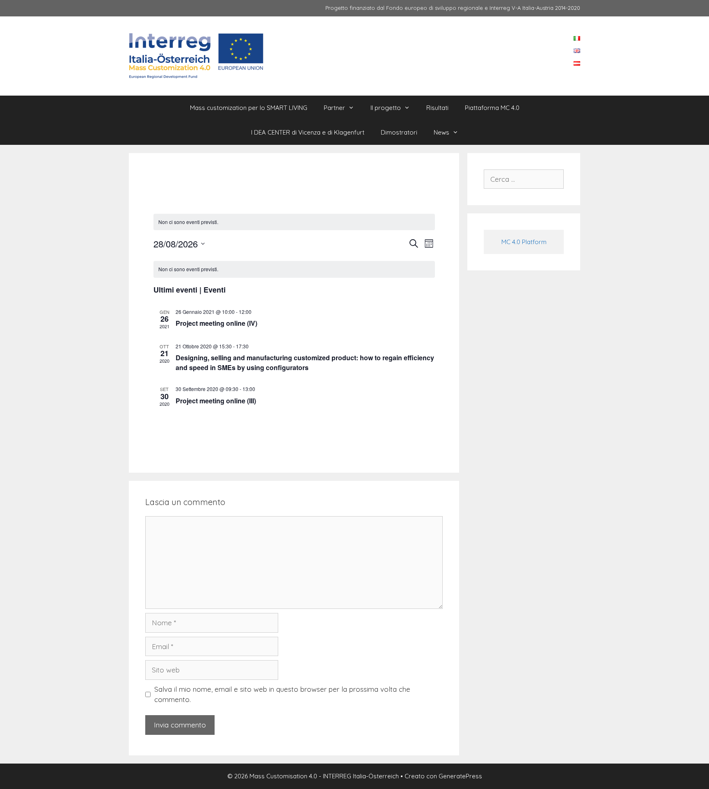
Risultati (437, 108)
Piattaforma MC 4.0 (492, 108)
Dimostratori (399, 132)
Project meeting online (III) (216, 400)
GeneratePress (460, 776)
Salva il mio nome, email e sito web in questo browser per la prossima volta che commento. (282, 694)
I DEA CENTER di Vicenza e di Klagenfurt (307, 132)
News (441, 132)
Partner (334, 108)
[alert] (294, 269)
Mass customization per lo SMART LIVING (248, 108)
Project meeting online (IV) (216, 323)
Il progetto (386, 108)
